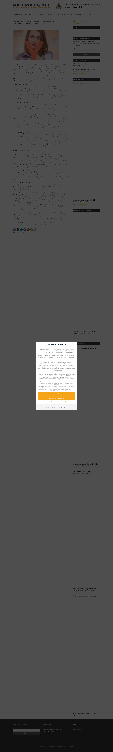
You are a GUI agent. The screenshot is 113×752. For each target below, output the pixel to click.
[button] (56, 394)
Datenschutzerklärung (56, 370)
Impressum (62, 406)
